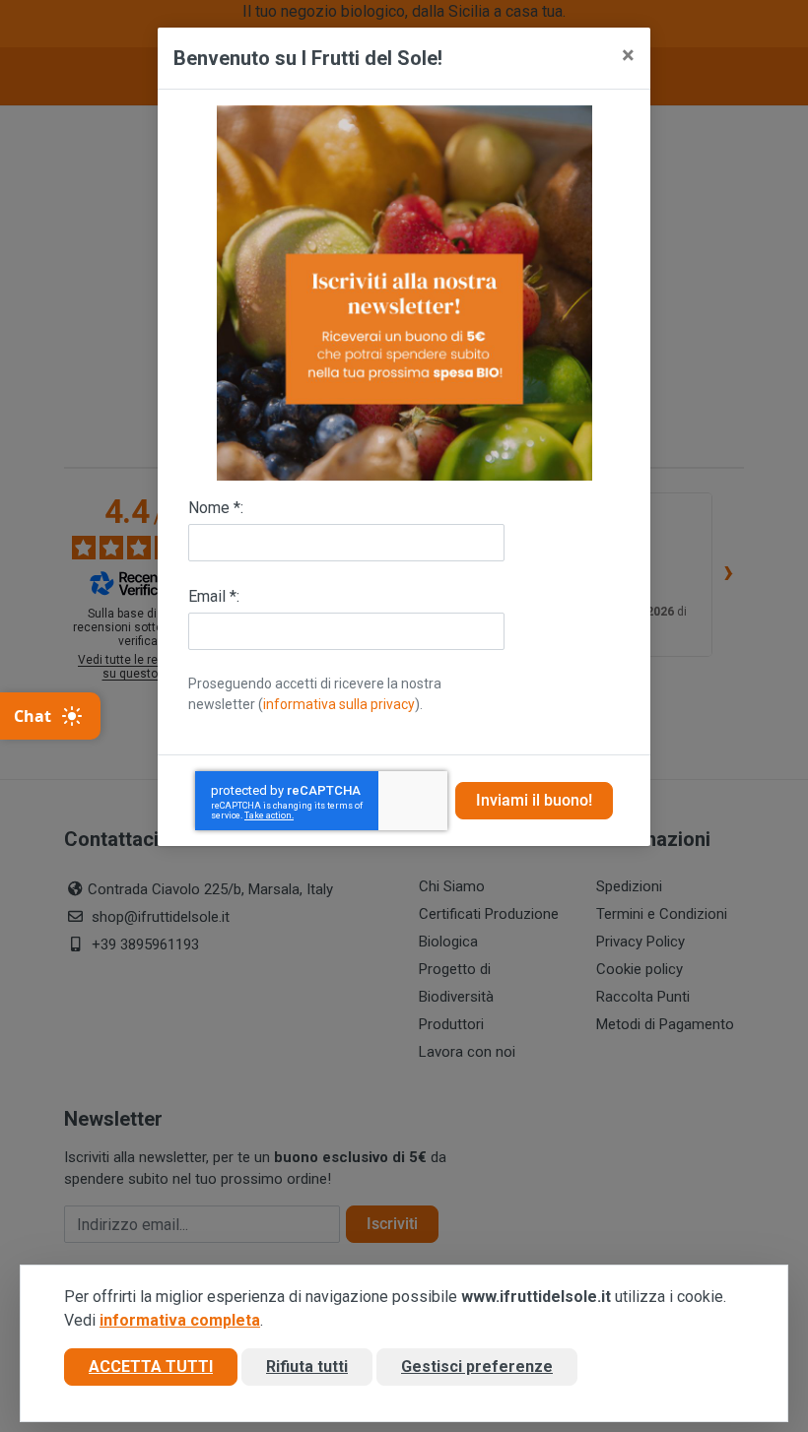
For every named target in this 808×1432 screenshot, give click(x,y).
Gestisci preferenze (477, 1366)
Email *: (213, 596)
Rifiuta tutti (307, 1366)
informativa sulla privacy (339, 704)
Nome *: (215, 507)
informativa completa (180, 1320)
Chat (32, 716)
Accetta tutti (151, 1366)
